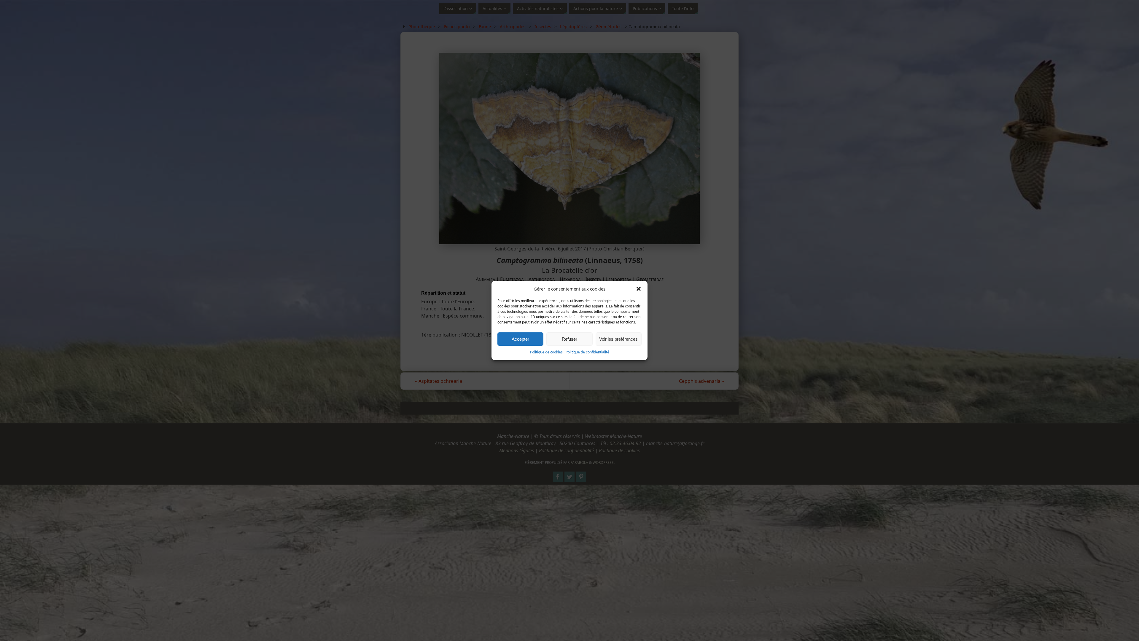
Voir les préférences (618, 339)
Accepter (520, 339)
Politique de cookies (546, 352)
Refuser (569, 339)
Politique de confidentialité (587, 352)
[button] (639, 289)
